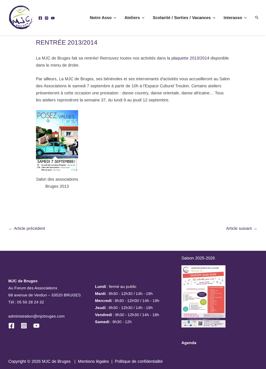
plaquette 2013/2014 (190, 58)
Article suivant (241, 228)
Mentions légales (93, 361)
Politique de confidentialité (139, 361)
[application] (114, 17)
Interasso (233, 17)
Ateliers (132, 17)
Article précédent (27, 228)
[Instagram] (46, 18)
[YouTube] (53, 18)
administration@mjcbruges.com (36, 316)
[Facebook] (40, 18)
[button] (257, 17)
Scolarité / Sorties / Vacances (182, 17)
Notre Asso (101, 17)
